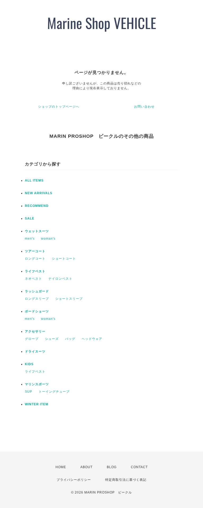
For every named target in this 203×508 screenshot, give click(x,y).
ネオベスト (33, 279)
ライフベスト (35, 271)
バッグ (70, 339)
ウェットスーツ (37, 231)
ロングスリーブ (37, 299)
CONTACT (139, 467)
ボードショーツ (37, 311)
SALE (29, 218)
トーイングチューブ (54, 391)
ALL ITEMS (34, 180)
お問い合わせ (144, 106)
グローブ (32, 339)
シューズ (52, 339)
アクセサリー (35, 331)
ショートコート (64, 258)
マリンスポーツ (37, 384)
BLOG (112, 467)
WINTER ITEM (36, 404)
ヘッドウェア (92, 339)
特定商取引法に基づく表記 (125, 480)
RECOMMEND (37, 206)
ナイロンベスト (60, 279)
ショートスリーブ (69, 299)
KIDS (29, 364)
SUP (28, 391)
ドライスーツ (35, 351)
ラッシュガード (37, 291)
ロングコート (35, 258)
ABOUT (86, 467)
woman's (48, 238)
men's (30, 238)
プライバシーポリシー (74, 480)
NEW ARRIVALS (38, 193)
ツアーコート (35, 251)
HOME (61, 467)
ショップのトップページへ (58, 106)
